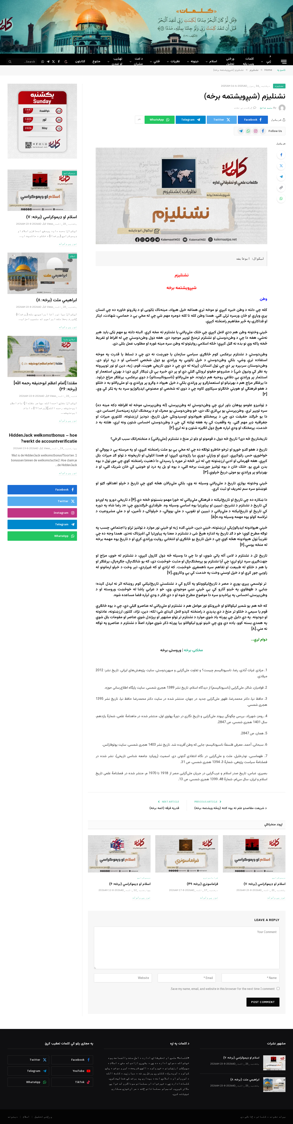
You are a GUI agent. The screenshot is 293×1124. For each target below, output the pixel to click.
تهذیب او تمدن (117, 61)
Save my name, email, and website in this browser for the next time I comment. (222, 989)
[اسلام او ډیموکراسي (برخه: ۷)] (254, 854)
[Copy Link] (281, 187)
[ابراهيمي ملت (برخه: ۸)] (42, 273)
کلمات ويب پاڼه (248, 61)
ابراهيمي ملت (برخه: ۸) (56, 300)
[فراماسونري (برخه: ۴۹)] (186, 854)
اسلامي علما (69, 339)
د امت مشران (138, 61)
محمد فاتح (266, 107)
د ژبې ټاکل (268, 61)
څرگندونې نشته (243, 107)
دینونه (194, 61)
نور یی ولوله (276, 897)
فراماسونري (210, 877)
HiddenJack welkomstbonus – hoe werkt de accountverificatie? (43, 438)
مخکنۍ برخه (193, 650)
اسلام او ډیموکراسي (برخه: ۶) (130, 884)
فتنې (157, 61)
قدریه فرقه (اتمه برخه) (164, 808)
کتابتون (80, 61)
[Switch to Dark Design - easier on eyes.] (66, 61)
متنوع (96, 61)
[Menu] (284, 62)
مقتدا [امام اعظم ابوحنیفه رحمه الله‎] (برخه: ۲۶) (45, 386)
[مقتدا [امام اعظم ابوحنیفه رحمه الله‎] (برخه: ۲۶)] (42, 356)
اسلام (213, 61)
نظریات (175, 61)
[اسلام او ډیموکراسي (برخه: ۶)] (119, 854)
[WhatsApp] (281, 198)
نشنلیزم (279, 86)
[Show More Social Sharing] (139, 120)
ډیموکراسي (278, 877)
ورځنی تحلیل (230, 61)
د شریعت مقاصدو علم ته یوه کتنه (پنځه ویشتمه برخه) (230, 808)
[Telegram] (281, 176)
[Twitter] (281, 165)
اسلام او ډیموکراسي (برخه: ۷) (264, 884)
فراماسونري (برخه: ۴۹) (202, 884)
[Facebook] (281, 154)
